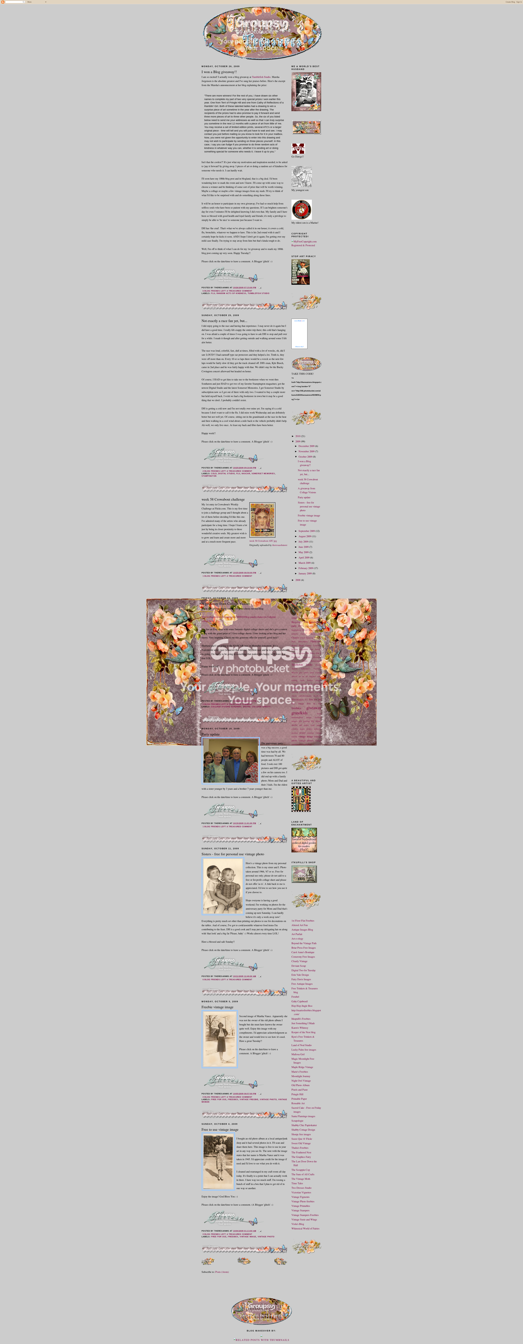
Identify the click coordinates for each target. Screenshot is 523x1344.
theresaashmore (279, 545)
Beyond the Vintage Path (303, 943)
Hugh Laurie (305, 645)
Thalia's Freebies (299, 1147)
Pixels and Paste (299, 1089)
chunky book (306, 684)
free (306, 699)
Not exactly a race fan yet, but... (224, 320)
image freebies (313, 717)
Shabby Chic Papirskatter (304, 1125)
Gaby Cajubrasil (299, 1001)
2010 (298, 436)
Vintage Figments (300, 1197)
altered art (296, 676)
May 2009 (304, 552)
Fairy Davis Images (301, 979)
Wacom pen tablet (299, 672)
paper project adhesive (310, 728)
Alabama (309, 626)
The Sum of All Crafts (302, 1174)
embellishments (305, 695)
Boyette (312, 630)
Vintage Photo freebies (302, 1201)
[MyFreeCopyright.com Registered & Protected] (306, 245)
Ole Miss (310, 653)
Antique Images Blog (302, 929)
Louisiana (317, 645)
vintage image (248, 1237)
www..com (299, 321)
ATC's (301, 625)
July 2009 (304, 541)
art (303, 676)
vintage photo (268, 1099)
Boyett (305, 630)
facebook (317, 695)
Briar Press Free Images (303, 947)
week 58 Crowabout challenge (223, 499)
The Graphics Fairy (301, 1156)
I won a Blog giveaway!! (219, 71)
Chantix (295, 637)
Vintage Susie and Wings (304, 1219)
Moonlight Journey (300, 1076)
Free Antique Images (302, 983)
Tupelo (294, 668)
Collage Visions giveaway (226, 707)
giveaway (313, 707)
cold (214, 474)
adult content (315, 672)
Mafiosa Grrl (298, 1054)
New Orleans (315, 649)
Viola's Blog (297, 1224)
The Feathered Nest (301, 1152)
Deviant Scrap (298, 965)
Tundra (318, 664)
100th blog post (299, 618)
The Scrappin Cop (300, 1169)
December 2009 (307, 446)
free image (297, 703)
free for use (218, 1099)
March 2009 (305, 562)
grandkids (299, 712)
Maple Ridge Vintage (302, 1067)
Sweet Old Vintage (301, 1143)
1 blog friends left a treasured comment (227, 576)
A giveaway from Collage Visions (226, 603)
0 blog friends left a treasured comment (227, 1097)
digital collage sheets (257, 707)
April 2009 (304, 557)
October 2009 (306, 456)
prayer (303, 732)
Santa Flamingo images (303, 1116)
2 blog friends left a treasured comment (227, 471)
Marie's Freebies (299, 1071)
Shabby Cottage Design (303, 1129)
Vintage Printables (300, 1205)
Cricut (302, 637)
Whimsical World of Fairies (305, 1228)
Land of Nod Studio (301, 1045)
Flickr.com (316, 641)
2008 (298, 580)
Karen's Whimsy (299, 1027)
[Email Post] (259, 287)
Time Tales (297, 1183)
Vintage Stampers (300, 1210)
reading (310, 732)
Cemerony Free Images (303, 956)
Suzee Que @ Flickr (301, 1138)
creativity (303, 691)
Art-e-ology (297, 938)
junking (306, 721)
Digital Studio (226, 474)
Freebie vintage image (217, 1006)
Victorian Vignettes (301, 1192)
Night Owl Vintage (301, 1080)
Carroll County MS (311, 633)
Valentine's (305, 668)
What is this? (299, 346)
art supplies (310, 676)
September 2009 (307, 531)
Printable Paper (299, 1098)
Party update (211, 734)
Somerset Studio (299, 660)
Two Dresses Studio (301, 1187)
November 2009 (307, 451)
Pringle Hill (297, 1094)
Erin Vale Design (300, 974)
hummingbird (297, 717)
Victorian (317, 668)
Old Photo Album (300, 1085)
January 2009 (305, 573)
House (294, 645)
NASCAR (246, 474)
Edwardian (303, 641)
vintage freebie (249, 1099)
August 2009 (305, 536)
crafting (294, 691)
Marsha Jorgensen (299, 649)
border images (314, 680)
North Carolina (298, 653)
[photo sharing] (262, 536)
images (294, 721)
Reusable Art (298, 1103)
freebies (233, 1099)
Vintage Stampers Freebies (305, 1215)
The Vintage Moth (300, 1178)
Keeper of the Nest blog (303, 1032)
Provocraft (295, 657)
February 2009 (306, 568)
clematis (317, 684)
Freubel (295, 996)
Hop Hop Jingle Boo (301, 1005)
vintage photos (306, 740)
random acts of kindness (231, 293)
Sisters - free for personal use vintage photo (233, 853)
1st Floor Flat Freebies (302, 920)
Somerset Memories (263, 474)
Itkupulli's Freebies (300, 1018)
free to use (314, 703)
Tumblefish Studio (261, 77)
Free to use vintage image (220, 1129)
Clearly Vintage (299, 961)
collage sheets (314, 688)
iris (300, 721)
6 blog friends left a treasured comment (227, 291)
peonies (294, 732)
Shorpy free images (301, 1134)
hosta (319, 713)
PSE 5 (318, 653)
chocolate (295, 684)
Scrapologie (297, 1120)
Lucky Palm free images (303, 1049)
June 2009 (304, 546)
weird (300, 744)
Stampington (209, 476)
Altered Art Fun (299, 925)
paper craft (309, 725)
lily (312, 721)
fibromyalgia (297, 699)
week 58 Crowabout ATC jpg (263, 540)
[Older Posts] (280, 1264)
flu (213, 293)
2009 (298, 441)
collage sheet (298, 687)
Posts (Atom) (222, 1271)
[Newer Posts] (208, 1264)
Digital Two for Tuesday (303, 970)
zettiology (307, 744)
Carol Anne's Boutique (302, 952)
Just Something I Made (303, 1023)
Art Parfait (296, 934)
